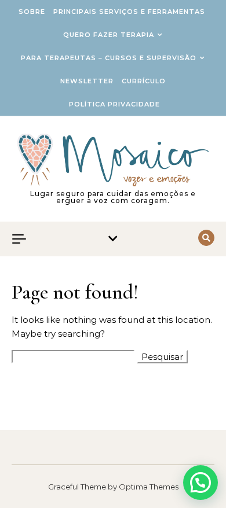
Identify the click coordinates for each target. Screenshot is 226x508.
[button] (200, 482)
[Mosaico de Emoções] (113, 160)
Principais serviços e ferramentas (129, 12)
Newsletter (87, 81)
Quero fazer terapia (108, 35)
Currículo (144, 81)
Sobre (32, 12)
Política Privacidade (114, 104)
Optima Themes (148, 486)
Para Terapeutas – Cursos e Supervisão (108, 58)
